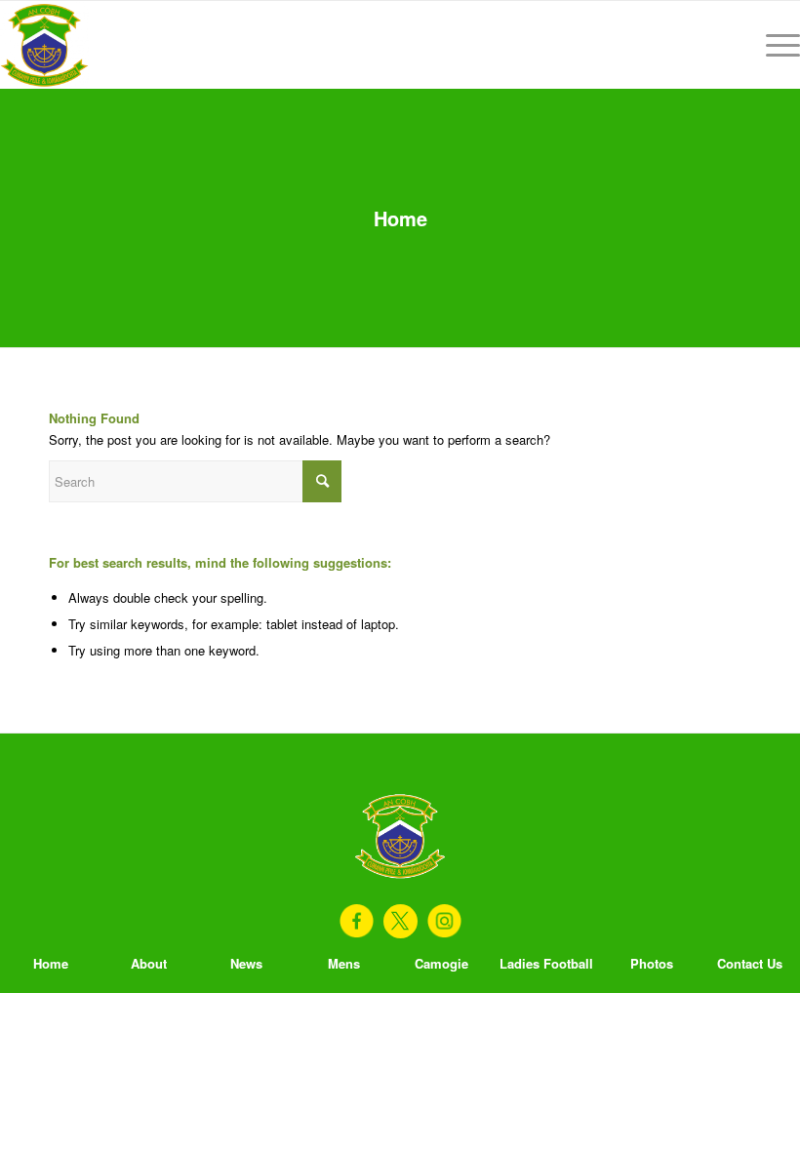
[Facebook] (357, 921)
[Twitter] (400, 921)
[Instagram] (444, 921)
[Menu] (773, 45)
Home (400, 218)
